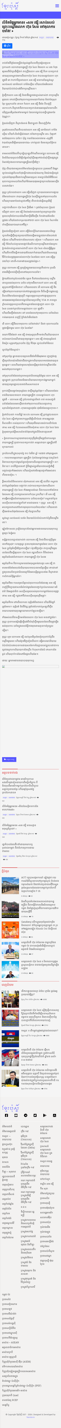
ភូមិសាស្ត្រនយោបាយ (44, 1172)
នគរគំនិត (6, 1167)
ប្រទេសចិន (44, 1198)
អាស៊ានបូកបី (7, 1352)
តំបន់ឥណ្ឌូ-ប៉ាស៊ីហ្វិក (10, 1381)
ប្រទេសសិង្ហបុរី (8, 1318)
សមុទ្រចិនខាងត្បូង (10, 1376)
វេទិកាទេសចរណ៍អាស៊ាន (12, 1366)
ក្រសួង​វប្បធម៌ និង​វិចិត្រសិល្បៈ (28, 1280)
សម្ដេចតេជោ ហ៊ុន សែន (45, 1140)
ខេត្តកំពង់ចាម (7, 1237)
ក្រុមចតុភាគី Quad (10, 1395)
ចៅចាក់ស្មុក (45, 1179)
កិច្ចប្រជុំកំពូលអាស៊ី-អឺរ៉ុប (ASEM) (16, 1362)
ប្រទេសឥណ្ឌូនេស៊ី (9, 1333)
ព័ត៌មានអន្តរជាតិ (9, 1131)
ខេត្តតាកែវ (6, 1199)
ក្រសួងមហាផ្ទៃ (27, 1231)
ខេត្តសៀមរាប (7, 1185)
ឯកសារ (5, 1162)
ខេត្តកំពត (6, 1213)
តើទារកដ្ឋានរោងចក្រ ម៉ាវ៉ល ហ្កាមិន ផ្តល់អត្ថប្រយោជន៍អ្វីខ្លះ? (39, 993)
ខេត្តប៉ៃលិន (6, 1209)
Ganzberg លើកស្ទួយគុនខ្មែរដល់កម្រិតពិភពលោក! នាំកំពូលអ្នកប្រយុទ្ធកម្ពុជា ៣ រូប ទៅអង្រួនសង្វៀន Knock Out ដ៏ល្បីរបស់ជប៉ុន (39, 927)
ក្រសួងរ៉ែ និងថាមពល (26, 1264)
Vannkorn (30, 1417)
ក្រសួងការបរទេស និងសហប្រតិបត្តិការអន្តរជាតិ (28, 1223)
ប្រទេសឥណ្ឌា (45, 1256)
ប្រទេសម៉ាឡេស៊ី (8, 1323)
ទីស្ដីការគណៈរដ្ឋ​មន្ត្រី (27, 1213)
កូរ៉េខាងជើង (45, 1227)
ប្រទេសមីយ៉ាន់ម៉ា (9, 1314)
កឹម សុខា (44, 1188)
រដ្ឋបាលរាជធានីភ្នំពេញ (8, 1178)
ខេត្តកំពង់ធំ (6, 1218)
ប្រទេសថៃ (6, 1299)
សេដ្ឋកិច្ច (5, 1405)
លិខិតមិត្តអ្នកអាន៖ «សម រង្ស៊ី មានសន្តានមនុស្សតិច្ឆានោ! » (19, 827)
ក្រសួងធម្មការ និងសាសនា (28, 1272)
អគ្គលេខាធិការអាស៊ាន (11, 1347)
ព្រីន (8, 46)
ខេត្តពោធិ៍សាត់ (8, 1194)
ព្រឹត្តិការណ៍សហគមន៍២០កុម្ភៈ (28, 1174)
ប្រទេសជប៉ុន (45, 1222)
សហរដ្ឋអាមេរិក (46, 1212)
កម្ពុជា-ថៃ (6, 1294)
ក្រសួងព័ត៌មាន (27, 1257)
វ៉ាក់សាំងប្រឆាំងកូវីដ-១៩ (27, 1166)
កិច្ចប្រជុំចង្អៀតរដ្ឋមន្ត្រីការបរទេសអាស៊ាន (18, 1371)
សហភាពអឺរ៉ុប (45, 1217)
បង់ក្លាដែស (44, 1246)
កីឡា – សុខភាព (9, 1172)
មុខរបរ (5, 1157)
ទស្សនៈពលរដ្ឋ (10, 759)
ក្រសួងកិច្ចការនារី (28, 1287)
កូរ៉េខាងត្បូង (45, 1232)
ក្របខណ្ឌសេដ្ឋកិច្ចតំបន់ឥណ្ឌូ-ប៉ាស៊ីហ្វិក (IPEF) (21, 1386)
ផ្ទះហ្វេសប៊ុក (7, 1144)
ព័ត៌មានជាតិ (7, 1126)
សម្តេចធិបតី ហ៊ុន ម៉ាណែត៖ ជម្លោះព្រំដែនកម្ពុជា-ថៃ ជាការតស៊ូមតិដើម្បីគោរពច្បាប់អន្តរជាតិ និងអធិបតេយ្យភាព (38, 946)
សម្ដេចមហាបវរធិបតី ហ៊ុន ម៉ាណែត (46, 1130)
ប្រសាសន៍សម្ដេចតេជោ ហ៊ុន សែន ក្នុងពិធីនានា (46, 1151)
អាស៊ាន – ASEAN (10, 1342)
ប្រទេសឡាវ (7, 1309)
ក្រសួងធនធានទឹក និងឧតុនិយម (28, 1251)
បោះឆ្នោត (25, 1126)
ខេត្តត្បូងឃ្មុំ (6, 1233)
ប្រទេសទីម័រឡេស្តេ (10, 1338)
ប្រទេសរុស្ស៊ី (45, 1203)
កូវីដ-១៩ (25, 1131)
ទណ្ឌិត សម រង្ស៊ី (47, 1184)
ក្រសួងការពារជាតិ (28, 1236)
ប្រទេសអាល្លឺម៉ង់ (47, 1241)
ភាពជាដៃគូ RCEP (10, 1400)
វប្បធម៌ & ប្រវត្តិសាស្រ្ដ (8, 1151)
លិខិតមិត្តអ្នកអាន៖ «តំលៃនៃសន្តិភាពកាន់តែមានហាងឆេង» (20, 808)
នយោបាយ (44, 1166)
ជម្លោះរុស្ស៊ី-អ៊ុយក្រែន (46, 1262)
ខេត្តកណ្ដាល (7, 1228)
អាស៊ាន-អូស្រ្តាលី (9, 1357)
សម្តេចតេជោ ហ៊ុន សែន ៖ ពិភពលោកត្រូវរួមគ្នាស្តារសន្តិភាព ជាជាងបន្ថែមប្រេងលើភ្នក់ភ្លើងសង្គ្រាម (40, 965)
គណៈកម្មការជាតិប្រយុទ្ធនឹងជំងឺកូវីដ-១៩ (28, 1184)
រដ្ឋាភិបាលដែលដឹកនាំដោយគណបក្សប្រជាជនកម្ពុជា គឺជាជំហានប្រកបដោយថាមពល (18, 848)
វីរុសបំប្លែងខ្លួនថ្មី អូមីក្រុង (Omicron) (27, 1156)
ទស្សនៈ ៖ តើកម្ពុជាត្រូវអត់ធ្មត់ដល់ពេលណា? (39, 1030)
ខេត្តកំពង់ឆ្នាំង (7, 1204)
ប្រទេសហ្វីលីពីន (9, 1328)
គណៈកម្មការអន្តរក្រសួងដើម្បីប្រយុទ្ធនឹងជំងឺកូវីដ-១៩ (28, 1197)
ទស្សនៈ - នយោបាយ (46, 37)
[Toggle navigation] (56, 5)
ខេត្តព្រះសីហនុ (8, 1189)
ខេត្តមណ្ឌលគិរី (8, 1223)
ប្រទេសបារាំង (45, 1237)
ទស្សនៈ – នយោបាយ (6, 1138)
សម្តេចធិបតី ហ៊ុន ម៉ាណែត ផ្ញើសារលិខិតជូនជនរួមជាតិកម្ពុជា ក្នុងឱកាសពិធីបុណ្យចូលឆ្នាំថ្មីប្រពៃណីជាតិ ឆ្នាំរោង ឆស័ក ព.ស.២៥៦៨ (38, 1055)
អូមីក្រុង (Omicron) (26, 1138)
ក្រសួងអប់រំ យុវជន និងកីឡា (27, 1243)
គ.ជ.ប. (24, 1207)
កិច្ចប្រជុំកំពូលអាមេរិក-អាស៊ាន (14, 1390)
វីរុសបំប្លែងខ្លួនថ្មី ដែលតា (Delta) (28, 1146)
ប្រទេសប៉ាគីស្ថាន (47, 1251)
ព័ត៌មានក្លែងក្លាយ (47, 1193)
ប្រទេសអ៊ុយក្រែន (47, 1208)
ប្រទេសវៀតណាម (9, 1304)
